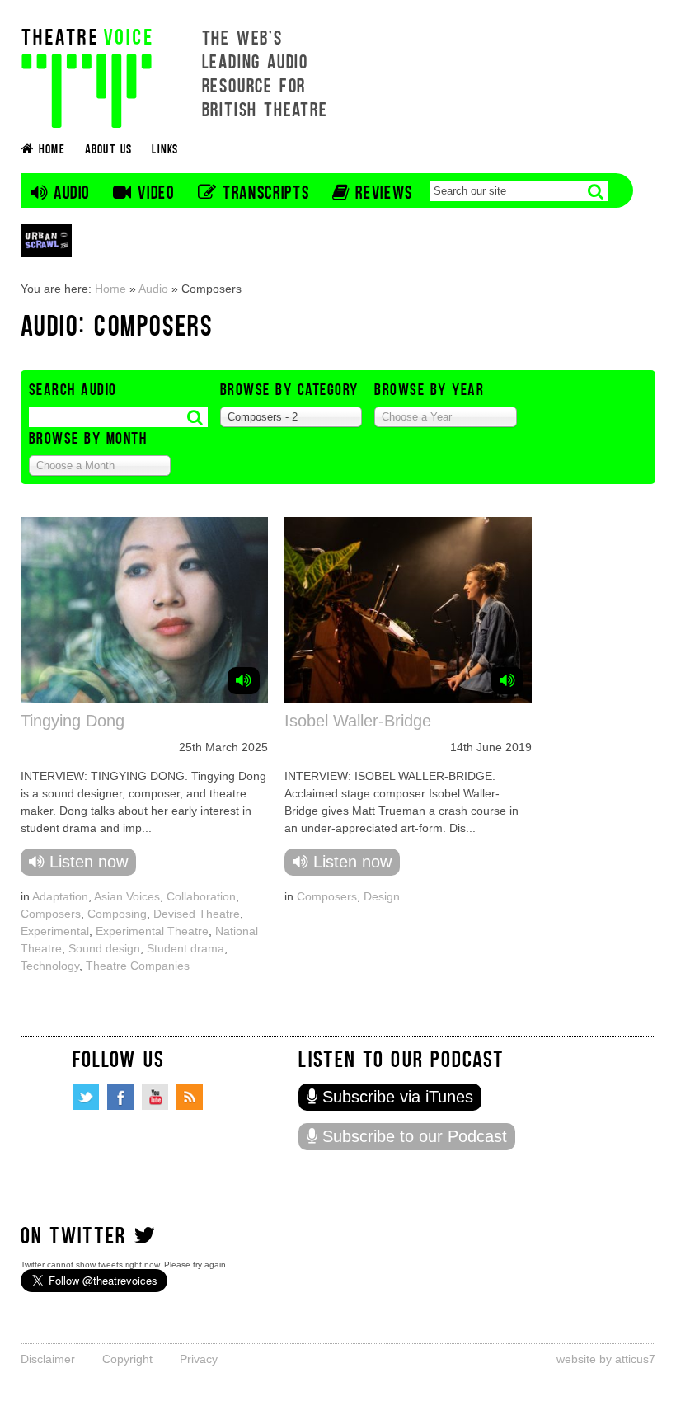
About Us (109, 148)
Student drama (185, 948)
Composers (51, 913)
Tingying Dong (72, 721)
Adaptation (60, 896)
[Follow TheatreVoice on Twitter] (86, 1097)
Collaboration (201, 896)
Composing (117, 913)
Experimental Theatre (152, 931)
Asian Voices (127, 896)
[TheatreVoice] (87, 76)
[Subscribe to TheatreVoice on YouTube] (155, 1097)
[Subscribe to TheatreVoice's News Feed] (189, 1097)
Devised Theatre (196, 913)
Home (110, 288)
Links (165, 148)
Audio (153, 288)
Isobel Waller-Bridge (357, 721)
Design (382, 896)
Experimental (55, 931)
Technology (50, 965)
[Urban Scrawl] (46, 240)
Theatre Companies (138, 965)
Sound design (104, 948)
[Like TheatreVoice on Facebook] (120, 1097)
